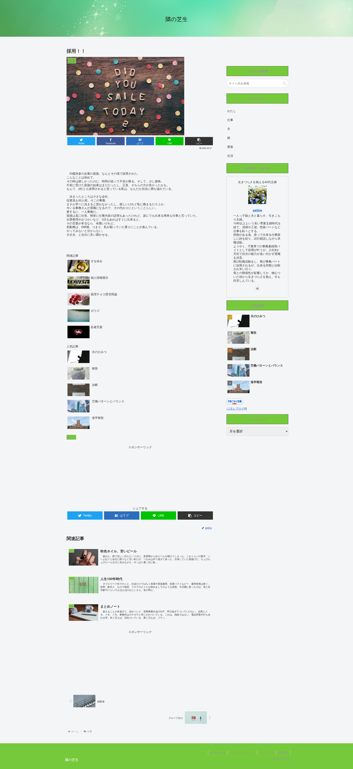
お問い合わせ (217, 752)
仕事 (73, 437)
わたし (231, 111)
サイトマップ (266, 752)
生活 (230, 156)
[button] (284, 83)
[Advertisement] (140, 160)
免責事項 (283, 752)
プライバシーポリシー (242, 752)
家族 (230, 147)
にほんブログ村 (237, 408)
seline (257, 210)
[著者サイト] (257, 288)
